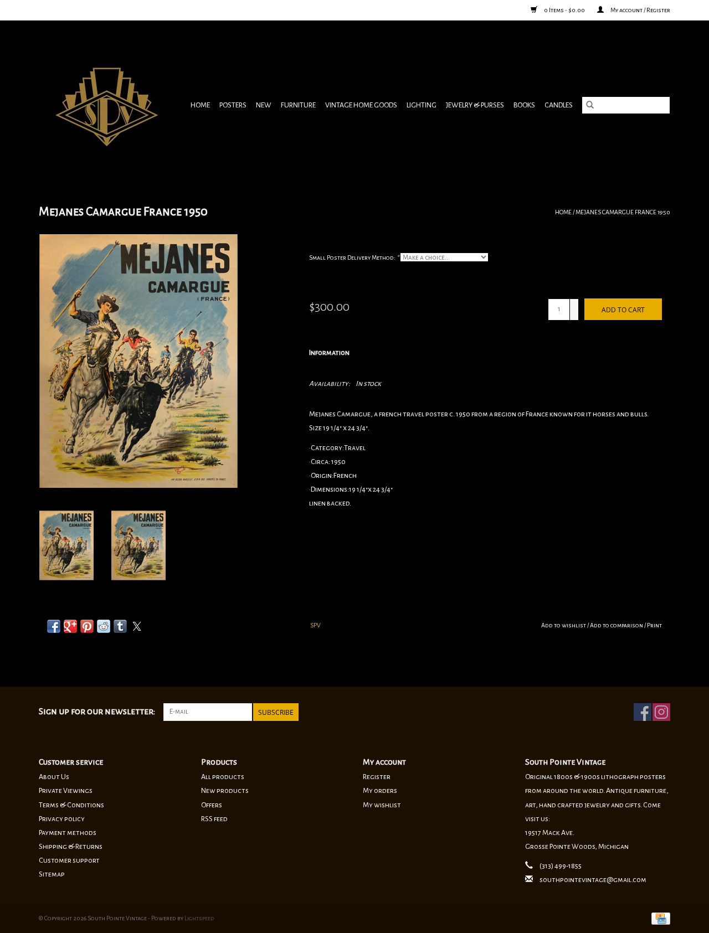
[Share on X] (136, 626)
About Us (54, 777)
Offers (211, 805)
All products (222, 777)
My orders (380, 791)
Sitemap (52, 874)
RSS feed (214, 819)
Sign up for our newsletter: (97, 711)
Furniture (298, 105)
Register (377, 777)
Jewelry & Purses (475, 105)
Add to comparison (617, 625)
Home (200, 105)
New (263, 105)
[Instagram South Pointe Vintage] (661, 712)
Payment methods (67, 833)
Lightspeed (199, 918)
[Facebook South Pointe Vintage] (642, 712)
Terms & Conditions (71, 805)
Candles (558, 105)
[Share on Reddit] (103, 626)
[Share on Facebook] (53, 626)
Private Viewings (66, 791)
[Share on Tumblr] (120, 626)
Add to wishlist (564, 625)
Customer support (69, 860)
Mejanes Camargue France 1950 (623, 212)
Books (524, 105)
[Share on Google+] (70, 626)
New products (225, 791)
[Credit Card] (659, 917)
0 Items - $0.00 (564, 10)
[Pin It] (87, 626)
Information (329, 353)
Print (654, 625)
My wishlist (382, 805)
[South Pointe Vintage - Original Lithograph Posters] (108, 105)
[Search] (590, 105)
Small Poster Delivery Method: (354, 257)
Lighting (421, 105)
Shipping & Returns (70, 846)
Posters (232, 105)
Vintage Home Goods (361, 105)
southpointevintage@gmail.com (593, 880)
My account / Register (639, 10)
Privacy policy (62, 819)
